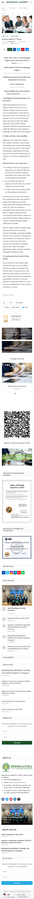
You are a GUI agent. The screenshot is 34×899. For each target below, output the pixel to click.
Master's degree (8, 295)
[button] (3, 378)
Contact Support (23, 897)
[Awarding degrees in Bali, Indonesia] (17, 595)
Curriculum (12, 8)
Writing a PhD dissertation (17, 386)
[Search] (31, 2)
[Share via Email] (27, 49)
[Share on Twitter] (18, 49)
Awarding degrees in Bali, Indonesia (13, 701)
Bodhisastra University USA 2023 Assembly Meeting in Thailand (19, 647)
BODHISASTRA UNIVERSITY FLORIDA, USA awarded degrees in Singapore (19, 637)
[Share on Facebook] (14, 49)
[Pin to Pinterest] (22, 49)
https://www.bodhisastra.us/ (17, 782)
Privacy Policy (21, 895)
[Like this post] (10, 49)
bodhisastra (11, 41)
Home (3, 8)
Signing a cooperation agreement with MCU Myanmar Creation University (19, 627)
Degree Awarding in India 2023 (18, 618)
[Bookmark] (29, 365)
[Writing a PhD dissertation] (17, 373)
